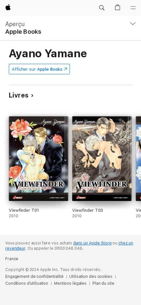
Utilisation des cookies (90, 276)
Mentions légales (70, 283)
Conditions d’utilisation (26, 283)
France (11, 259)
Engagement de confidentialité (34, 276)
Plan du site (103, 283)
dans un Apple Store (92, 243)
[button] (102, 8)
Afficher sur (37, 69)
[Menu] (133, 8)
